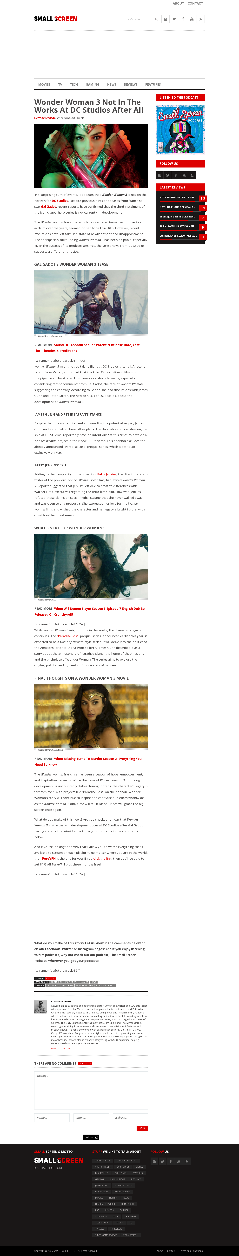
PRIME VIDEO (127, 1204)
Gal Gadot (48, 206)
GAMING (92, 84)
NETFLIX (113, 1197)
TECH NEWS (130, 1216)
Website (55, 1048)
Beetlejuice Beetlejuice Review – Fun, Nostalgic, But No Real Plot (180, 216)
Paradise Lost (68, 636)
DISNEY (139, 1166)
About (178, 3)
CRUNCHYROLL (102, 1166)
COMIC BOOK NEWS (127, 1160)
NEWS (111, 84)
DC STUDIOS (56, 982)
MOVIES (44, 84)
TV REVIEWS (116, 1229)
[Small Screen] (77, 18)
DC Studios (53, 985)
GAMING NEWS (117, 1179)
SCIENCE (124, 1210)
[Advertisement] (119, 55)
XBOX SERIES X (130, 1235)
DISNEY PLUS (101, 1173)
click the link (102, 858)
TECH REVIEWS (102, 1222)
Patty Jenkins (106, 474)
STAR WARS (101, 1216)
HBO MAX (136, 1179)
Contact (195, 3)
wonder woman (84, 985)
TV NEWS (99, 1229)
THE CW (120, 1222)
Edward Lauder (44, 117)
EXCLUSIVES (121, 1173)
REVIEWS (130, 84)
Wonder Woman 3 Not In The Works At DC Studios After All (89, 106)
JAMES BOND (101, 1185)
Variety (50, 978)
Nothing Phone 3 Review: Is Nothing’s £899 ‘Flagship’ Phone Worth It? (180, 207)
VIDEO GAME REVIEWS (106, 1235)
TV (60, 84)
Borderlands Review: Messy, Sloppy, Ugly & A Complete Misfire (180, 235)
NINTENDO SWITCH (105, 1204)
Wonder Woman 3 (105, 985)
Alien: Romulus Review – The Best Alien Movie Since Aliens (180, 226)
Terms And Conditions (191, 1250)
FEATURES (153, 84)
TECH (74, 84)
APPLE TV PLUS (102, 1160)
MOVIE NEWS (71, 982)
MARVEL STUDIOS (124, 1185)
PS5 (97, 1210)
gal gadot (67, 985)
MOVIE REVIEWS (122, 1191)
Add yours (85, 1063)
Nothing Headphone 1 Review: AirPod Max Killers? (180, 197)
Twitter (66, 1048)
